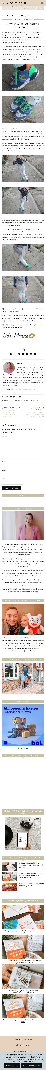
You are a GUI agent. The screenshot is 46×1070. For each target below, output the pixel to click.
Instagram (25, 389)
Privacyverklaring (31, 1065)
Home (4, 16)
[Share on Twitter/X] (16, 397)
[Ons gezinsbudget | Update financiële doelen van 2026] (23, 1006)
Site (3, 479)
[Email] (35, 354)
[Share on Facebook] (13, 397)
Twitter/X (18, 389)
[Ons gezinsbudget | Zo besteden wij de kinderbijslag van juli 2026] (23, 976)
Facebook (32, 389)
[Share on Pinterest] (19, 397)
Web (12, 389)
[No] (43, 1061)
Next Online (9, 400)
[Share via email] (10, 397)
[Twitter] (3, 3)
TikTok (24, 1045)
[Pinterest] (11, 3)
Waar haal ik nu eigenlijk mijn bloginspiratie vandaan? (11, 412)
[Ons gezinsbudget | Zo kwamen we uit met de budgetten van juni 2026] (23, 947)
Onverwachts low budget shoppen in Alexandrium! (35, 412)
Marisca (16, 20)
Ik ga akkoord (12, 1065)
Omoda (35, 400)
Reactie (5, 436)
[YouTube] (16, 3)
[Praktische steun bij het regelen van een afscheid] (9, 887)
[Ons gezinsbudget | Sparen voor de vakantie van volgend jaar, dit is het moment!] (9, 866)
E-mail (4, 470)
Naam (4, 461)
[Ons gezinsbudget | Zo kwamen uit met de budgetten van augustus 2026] (9, 876)
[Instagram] (7, 3)
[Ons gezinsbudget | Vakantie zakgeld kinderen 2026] (23, 917)
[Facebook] (20, 3)
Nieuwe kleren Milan (23, 400)
